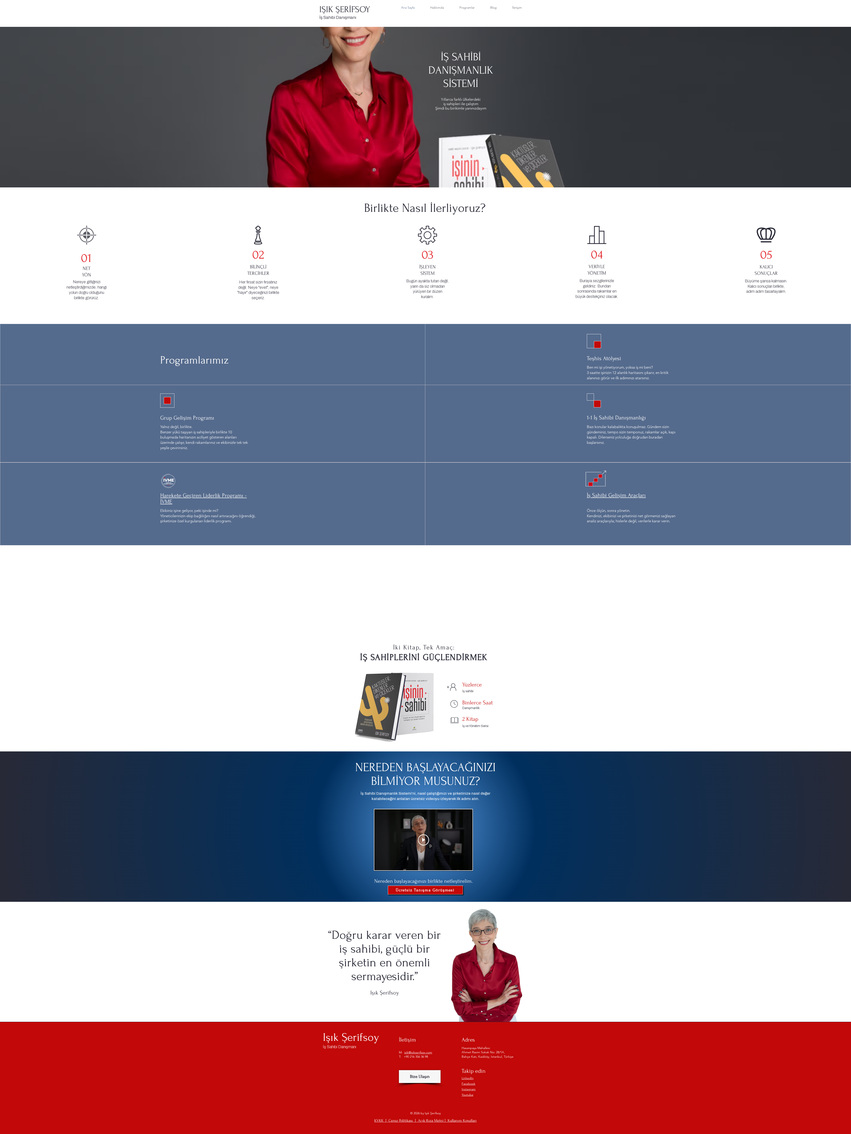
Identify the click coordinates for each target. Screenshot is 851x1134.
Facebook (468, 1084)
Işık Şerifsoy (351, 1037)
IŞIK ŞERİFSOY (344, 9)
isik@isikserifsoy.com (418, 1052)
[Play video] (423, 839)
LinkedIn (468, 1078)
